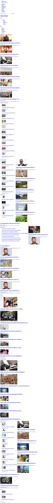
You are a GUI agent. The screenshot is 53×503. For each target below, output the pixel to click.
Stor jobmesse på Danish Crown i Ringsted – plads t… (11, 347)
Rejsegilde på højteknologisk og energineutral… (8, 499)
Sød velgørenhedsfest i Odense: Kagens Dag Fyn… (38, 234)
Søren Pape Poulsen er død (5, 204)
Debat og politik (5, 22)
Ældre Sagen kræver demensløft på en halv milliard (8, 228)
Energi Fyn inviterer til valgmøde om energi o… (25, 212)
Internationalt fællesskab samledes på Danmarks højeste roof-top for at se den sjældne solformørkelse (15, 233)
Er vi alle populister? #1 (5, 245)
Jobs (2, 9)
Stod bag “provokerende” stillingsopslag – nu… (8, 134)
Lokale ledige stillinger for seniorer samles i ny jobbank (11, 308)
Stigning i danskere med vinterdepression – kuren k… (11, 410)
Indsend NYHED (4, 1)
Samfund (1, 44)
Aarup (2, 32)
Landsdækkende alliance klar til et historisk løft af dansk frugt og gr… (14, 322)
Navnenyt (3, 206)
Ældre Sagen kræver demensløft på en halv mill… (10, 42)
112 (3, 23)
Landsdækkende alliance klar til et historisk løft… (10, 418)
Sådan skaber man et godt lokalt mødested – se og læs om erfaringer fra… (15, 385)
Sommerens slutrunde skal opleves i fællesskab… (8, 107)
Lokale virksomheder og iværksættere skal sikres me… (11, 331)
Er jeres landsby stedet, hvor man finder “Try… (9, 98)
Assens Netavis (4, 15)
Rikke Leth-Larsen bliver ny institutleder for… (8, 199)
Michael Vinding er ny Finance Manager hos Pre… (8, 210)
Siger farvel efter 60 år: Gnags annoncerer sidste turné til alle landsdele (11, 230)
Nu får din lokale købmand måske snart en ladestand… (11, 339)
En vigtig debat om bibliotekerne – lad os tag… (9, 279)
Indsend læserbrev (4, 6)
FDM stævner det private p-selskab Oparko (7, 123)
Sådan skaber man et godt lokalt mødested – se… (27, 440)
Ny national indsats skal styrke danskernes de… (8, 145)
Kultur (1, 55)
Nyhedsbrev (3, 10)
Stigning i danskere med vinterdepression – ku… (8, 186)
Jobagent (3, 8)
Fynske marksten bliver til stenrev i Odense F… (25, 200)
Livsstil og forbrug (4, 182)
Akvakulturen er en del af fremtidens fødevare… (25, 167)
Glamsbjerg (3, 29)
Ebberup (3, 28)
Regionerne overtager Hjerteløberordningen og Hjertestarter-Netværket (11, 239)
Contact (3, 3)
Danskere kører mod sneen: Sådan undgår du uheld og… (11, 394)
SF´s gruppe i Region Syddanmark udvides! (7, 215)
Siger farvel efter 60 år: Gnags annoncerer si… (9, 54)
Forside (3, 5)
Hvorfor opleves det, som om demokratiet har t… (10, 290)
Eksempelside (3, 4)
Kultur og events (4, 114)
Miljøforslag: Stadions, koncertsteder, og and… (8, 118)
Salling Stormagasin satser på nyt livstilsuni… (9, 65)
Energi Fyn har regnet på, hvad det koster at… (26, 463)
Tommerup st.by (4, 31)
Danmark (4, 24)
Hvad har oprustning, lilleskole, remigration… (9, 256)
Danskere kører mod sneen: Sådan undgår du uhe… (9, 175)
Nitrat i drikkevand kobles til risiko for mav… (8, 156)
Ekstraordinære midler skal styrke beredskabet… (10, 87)
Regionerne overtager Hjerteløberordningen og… (26, 178)
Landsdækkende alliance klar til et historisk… (8, 191)
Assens (3, 27)
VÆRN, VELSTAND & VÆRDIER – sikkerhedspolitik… (9, 464)
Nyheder (3, 19)
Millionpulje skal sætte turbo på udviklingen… (25, 189)
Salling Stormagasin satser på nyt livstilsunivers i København (10, 231)
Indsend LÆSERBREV (5, 2)
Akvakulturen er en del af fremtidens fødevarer (8, 236)
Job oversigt (3, 7)
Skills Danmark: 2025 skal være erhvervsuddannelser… (11, 355)
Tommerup (3, 30)
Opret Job (3, 11)
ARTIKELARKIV (2, 13)
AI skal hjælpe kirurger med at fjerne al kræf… (8, 129)
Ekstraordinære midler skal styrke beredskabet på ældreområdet (10, 234)
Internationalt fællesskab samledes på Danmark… (10, 76)
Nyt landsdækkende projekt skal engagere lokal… (10, 223)
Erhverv (4, 21)
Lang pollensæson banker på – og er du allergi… (10, 268)
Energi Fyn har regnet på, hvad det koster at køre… (10, 402)
